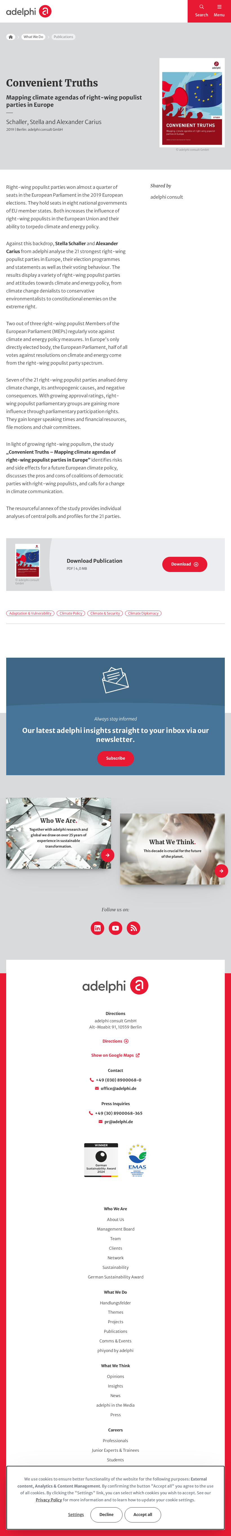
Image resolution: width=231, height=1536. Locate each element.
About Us (115, 1219)
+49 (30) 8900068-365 (119, 1113)
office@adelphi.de (118, 1088)
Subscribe (115, 758)
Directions (112, 1041)
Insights (115, 1386)
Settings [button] (76, 1514)
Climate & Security (105, 613)
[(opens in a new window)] (137, 1175)
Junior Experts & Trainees (115, 1450)
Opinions (115, 1376)
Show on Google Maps (112, 1055)
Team (115, 1238)
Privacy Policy (49, 1499)
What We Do (33, 37)
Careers (115, 1430)
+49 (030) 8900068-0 (118, 1080)
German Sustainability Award (115, 1277)
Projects (115, 1321)
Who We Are (115, 1208)
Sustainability (116, 1267)
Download (181, 564)
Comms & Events (115, 1341)
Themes (115, 1312)
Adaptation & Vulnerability (30, 613)
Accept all (143, 1514)
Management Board (115, 1229)
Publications (115, 1331)
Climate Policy (71, 613)
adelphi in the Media (115, 1405)
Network (116, 1257)
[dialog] (115, 1497)
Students (115, 1459)
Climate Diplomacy (143, 613)
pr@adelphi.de (119, 1121)
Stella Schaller (70, 243)
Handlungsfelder (115, 1303)
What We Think (115, 1365)
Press (115, 1414)
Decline (106, 1514)
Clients (115, 1248)
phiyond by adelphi (115, 1350)
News (115, 1395)
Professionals (115, 1440)
